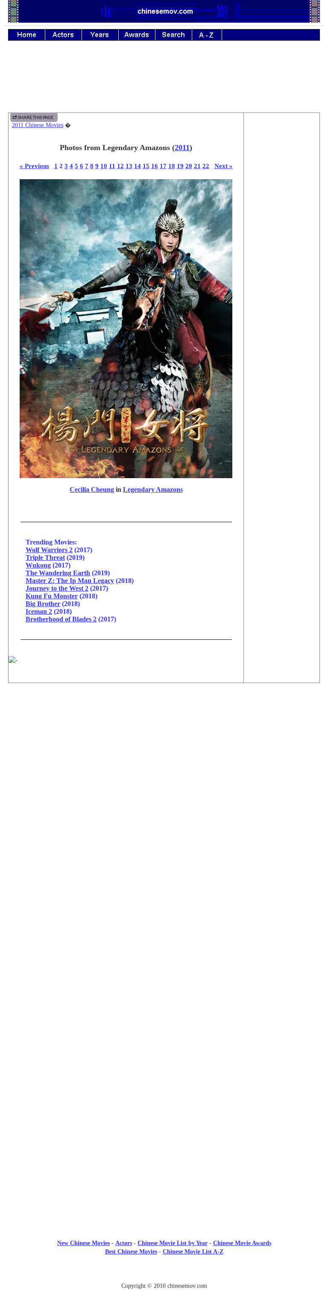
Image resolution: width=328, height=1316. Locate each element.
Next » (223, 165)
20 (188, 165)
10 (103, 165)
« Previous (34, 165)
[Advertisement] (164, 82)
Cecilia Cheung (92, 489)
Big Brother (43, 603)
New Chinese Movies (83, 1243)
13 (129, 165)
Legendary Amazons (153, 489)
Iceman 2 (39, 611)
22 (205, 165)
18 (171, 165)
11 (112, 165)
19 (180, 165)
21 (197, 165)
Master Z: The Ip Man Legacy (70, 580)
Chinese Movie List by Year (173, 1243)
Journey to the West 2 (57, 588)
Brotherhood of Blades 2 (61, 619)
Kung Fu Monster (52, 596)
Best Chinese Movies (131, 1251)
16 (154, 165)
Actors (123, 1243)
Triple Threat (45, 557)
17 (163, 165)
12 (120, 165)
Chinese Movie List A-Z (193, 1251)
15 (146, 165)
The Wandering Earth (58, 573)
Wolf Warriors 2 (49, 549)
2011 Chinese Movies (37, 125)
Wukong (38, 565)
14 (137, 165)
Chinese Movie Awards (242, 1243)
